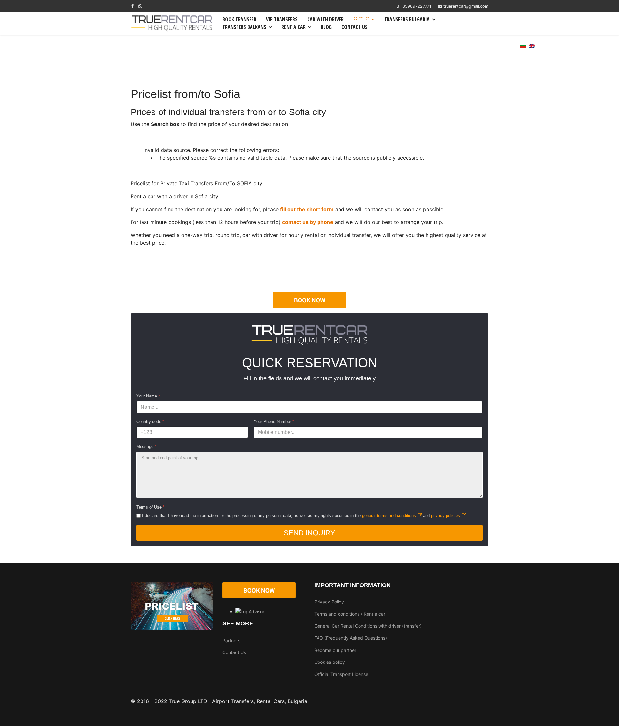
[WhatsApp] (140, 6)
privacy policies (445, 515)
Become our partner (335, 650)
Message (146, 446)
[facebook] (132, 6)
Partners (231, 640)
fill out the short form (307, 209)
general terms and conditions (389, 515)
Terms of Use (150, 507)
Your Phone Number (274, 421)
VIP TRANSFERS (282, 19)
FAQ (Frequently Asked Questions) (350, 638)
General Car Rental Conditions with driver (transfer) (368, 626)
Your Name (148, 396)
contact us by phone (307, 222)
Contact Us (234, 652)
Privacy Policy (329, 601)
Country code (150, 421)
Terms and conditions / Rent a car (349, 614)
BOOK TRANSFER (239, 19)
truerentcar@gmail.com (465, 6)
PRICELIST (361, 19)
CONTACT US (354, 27)
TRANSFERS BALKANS (244, 27)
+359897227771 (415, 6)
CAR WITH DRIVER (325, 19)
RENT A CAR (293, 27)
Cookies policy (329, 662)
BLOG (326, 27)
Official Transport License (341, 674)
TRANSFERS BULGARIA (407, 19)
